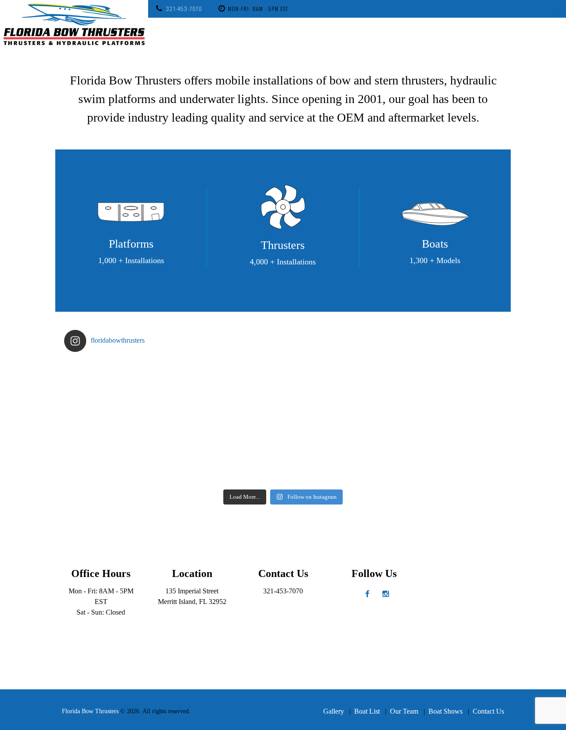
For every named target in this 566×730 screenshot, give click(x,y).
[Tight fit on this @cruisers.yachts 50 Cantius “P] (337, 390)
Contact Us (488, 711)
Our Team (404, 711)
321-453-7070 (184, 8)
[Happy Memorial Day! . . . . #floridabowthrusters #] (228, 453)
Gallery (333, 711)
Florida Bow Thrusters (90, 711)
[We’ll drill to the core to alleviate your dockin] (119, 453)
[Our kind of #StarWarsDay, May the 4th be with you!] (337, 453)
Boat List (367, 711)
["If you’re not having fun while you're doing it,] (447, 453)
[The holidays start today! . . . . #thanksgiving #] (228, 390)
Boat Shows (445, 711)
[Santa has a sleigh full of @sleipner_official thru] (119, 390)
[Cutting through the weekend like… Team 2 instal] (447, 390)
